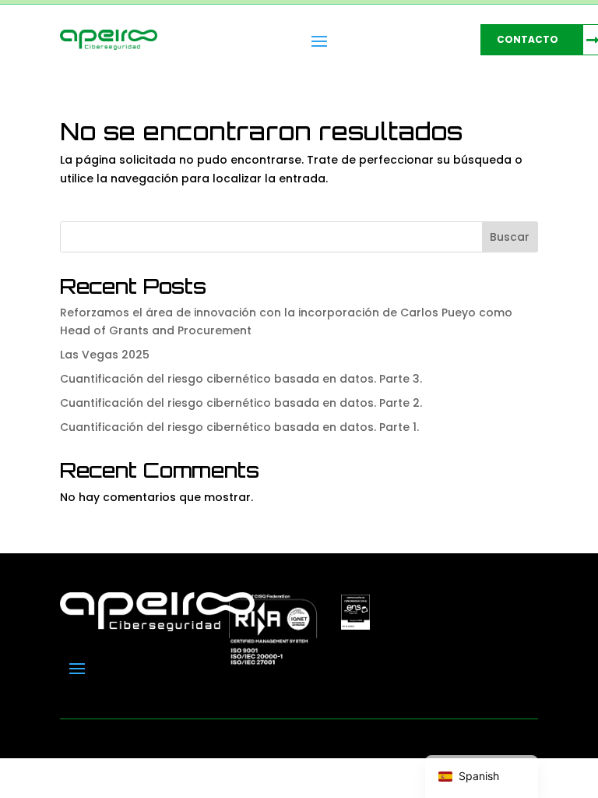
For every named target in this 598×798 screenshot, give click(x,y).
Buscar (509, 237)
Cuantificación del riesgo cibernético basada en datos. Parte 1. (239, 427)
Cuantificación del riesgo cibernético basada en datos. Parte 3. (241, 379)
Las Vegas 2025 (105, 354)
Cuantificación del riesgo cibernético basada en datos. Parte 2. (241, 403)
